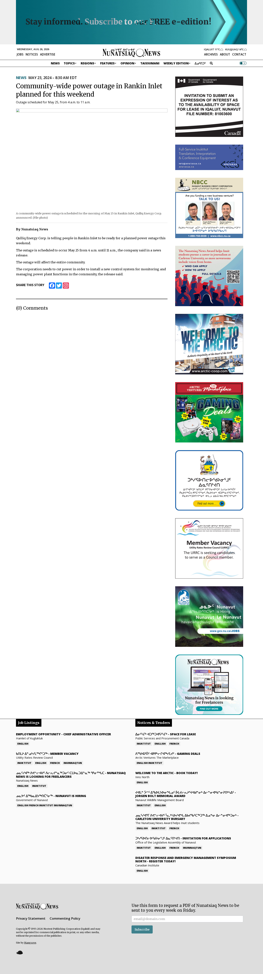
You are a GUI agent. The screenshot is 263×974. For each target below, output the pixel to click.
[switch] (243, 63)
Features (107, 63)
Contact (239, 54)
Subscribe (142, 929)
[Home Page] (131, 52)
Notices (32, 54)
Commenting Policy (65, 918)
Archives (211, 54)
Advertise (47, 54)
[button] (19, 952)
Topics (69, 63)
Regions (87, 63)
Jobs (20, 54)
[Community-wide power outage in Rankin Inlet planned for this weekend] (92, 159)
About (225, 54)
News (55, 63)
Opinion (127, 63)
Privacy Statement (30, 918)
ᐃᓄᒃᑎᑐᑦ (200, 63)
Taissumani (149, 63)
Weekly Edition (176, 63)
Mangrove (30, 942)
